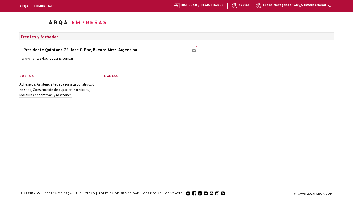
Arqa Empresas (85, 23)
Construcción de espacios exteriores (61, 89)
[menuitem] (294, 7)
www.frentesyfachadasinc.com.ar (47, 58)
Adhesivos (27, 84)
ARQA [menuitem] (24, 6)
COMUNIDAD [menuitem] (44, 6)
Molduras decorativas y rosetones (45, 95)
